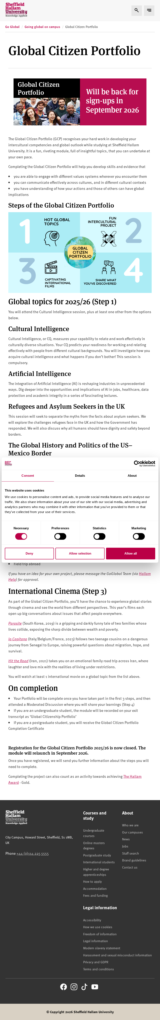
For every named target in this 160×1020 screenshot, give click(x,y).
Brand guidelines (134, 860)
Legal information (95, 940)
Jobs (125, 846)
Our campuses (132, 832)
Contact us (130, 867)
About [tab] (132, 475)
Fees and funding (95, 895)
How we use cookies (97, 926)
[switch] (60, 536)
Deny (29, 553)
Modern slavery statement (101, 948)
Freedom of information (100, 934)
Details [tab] (80, 475)
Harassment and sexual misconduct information (117, 955)
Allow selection (80, 553)
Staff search (130, 853)
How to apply (92, 881)
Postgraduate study (97, 855)
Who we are (130, 825)
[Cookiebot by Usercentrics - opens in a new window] (137, 463)
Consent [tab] (27, 475)
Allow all (130, 553)
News (126, 839)
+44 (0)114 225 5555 (32, 853)
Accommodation (95, 888)
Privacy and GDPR (95, 961)
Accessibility (92, 920)
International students (99, 862)
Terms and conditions (98, 969)
